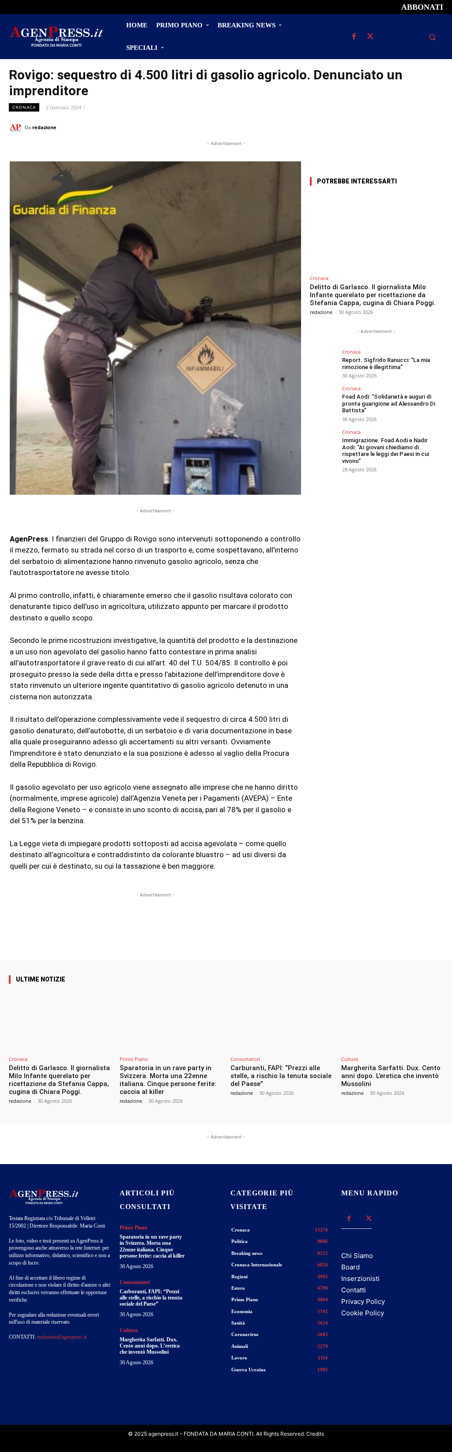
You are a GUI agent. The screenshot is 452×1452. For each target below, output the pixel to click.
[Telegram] (434, 127)
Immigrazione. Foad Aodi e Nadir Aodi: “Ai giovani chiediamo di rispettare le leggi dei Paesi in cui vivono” (385, 450)
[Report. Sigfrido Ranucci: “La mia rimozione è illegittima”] (323, 362)
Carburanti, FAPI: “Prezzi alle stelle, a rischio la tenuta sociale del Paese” (280, 1076)
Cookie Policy (362, 1313)
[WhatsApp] (394, 127)
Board (350, 1267)
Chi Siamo (357, 1255)
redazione (44, 127)
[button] (432, 37)
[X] (370, 37)
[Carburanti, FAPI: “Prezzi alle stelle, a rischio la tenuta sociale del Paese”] (281, 1022)
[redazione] (17, 127)
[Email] (414, 127)
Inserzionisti (360, 1278)
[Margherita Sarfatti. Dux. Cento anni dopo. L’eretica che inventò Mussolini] (392, 1022)
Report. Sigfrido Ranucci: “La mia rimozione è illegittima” (386, 363)
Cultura (349, 1058)
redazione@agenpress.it (62, 1337)
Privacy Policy (363, 1301)
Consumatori (245, 1058)
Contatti (353, 1290)
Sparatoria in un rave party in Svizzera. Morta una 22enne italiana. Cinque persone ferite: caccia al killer (168, 1080)
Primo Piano (134, 1058)
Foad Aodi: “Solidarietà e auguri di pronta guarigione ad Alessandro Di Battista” (388, 403)
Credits (315, 1433)
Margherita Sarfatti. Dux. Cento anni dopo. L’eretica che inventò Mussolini (391, 1076)
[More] (287, 935)
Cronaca (24, 107)
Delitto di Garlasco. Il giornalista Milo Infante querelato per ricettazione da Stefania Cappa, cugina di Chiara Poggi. (373, 295)
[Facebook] (354, 37)
